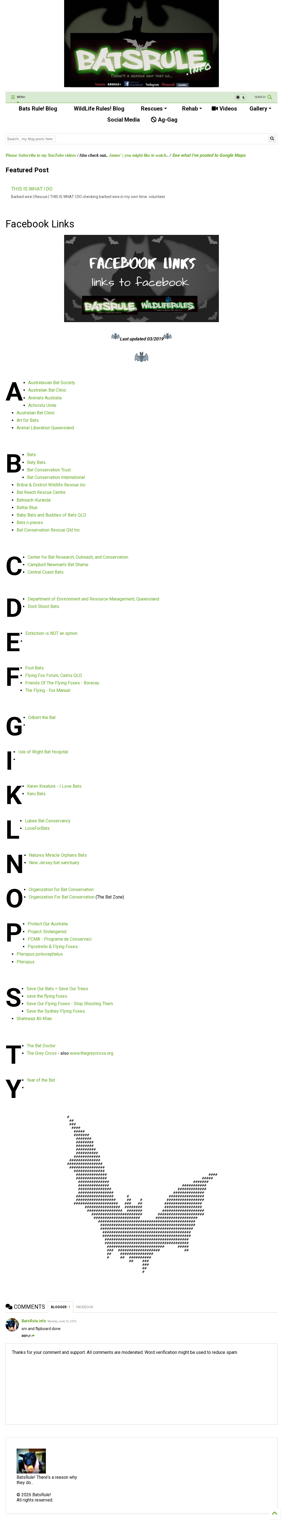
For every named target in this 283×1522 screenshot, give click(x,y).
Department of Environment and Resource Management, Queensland (93, 599)
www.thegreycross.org (91, 1053)
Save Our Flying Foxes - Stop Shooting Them (70, 1003)
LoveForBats (37, 828)
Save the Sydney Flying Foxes (56, 1011)
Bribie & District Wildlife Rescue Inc (51, 484)
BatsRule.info (34, 1321)
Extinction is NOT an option (51, 633)
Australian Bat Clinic (47, 390)
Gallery (257, 108)
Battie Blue (27, 507)
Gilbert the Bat (42, 717)
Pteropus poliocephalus (40, 954)
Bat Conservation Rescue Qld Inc (48, 530)
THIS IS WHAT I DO (32, 189)
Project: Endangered (47, 931)
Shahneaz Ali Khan (34, 1018)
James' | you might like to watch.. (139, 155)
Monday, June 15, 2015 (62, 1321)
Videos (227, 108)
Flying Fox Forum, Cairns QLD (53, 675)
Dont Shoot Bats (43, 606)
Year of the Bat (41, 1080)
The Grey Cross (42, 1053)
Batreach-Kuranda (34, 500)
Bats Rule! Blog (37, 108)
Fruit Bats (34, 668)
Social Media (123, 119)
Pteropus (26, 961)
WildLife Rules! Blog (98, 108)
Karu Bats (36, 793)
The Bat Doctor (41, 1045)
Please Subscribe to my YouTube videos (41, 155)
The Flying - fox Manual (47, 690)
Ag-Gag (166, 119)
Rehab (189, 108)
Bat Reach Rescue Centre (41, 492)
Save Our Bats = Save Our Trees (57, 988)
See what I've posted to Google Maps (208, 155)
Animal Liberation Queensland (45, 427)
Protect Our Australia (48, 923)
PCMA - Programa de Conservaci (59, 939)
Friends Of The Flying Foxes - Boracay (62, 683)
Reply (26, 1336)
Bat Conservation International (56, 477)
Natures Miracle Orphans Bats (58, 855)
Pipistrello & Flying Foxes (53, 946)
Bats (31, 454)
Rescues (151, 108)
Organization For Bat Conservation (62, 897)
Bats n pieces (30, 522)
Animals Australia (45, 398)
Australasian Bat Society (51, 382)
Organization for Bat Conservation (61, 889)
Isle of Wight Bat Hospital (43, 751)
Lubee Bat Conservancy (47, 820)
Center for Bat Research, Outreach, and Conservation (78, 557)
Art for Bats (28, 420)
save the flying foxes (47, 996)
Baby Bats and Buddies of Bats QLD (51, 515)
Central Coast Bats (46, 572)
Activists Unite (42, 405)
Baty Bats (36, 462)
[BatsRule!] (141, 85)
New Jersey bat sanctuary (54, 862)
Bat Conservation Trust (49, 470)
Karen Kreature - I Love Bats (54, 786)
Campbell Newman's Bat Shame (58, 564)
